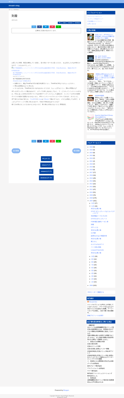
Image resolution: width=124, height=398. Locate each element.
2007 (91, 201)
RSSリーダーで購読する (96, 292)
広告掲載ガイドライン (94, 21)
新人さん (94, 241)
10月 (93, 256)
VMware (46, 99)
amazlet (18, 76)
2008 (91, 198)
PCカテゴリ (46, 158)
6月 (92, 267)
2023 (91, 155)
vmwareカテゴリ (46, 171)
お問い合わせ (91, 24)
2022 (91, 158)
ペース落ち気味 (96, 247)
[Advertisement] (46, 47)
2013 (91, 184)
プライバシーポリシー (94, 16)
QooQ (65, 397)
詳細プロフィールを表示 (95, 315)
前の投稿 (77, 150)
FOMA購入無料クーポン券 (99, 221)
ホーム (11, 1)
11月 (93, 206)
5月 (92, 270)
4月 (92, 273)
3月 (92, 276)
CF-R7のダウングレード (99, 219)
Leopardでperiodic (97, 250)
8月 (92, 262)
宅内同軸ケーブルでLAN (99, 216)
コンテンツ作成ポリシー (95, 19)
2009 (91, 195)
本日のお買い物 (96, 208)
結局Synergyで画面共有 (99, 236)
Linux (40, 99)
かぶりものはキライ (97, 244)
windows (77, 22)
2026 (91, 147)
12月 (93, 203)
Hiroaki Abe (93, 302)
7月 (92, 265)
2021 (91, 161)
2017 (91, 172)
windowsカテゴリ (46, 178)
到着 (92, 224)
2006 (91, 285)
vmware (70, 22)
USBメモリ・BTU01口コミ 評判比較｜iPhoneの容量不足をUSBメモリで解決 (104, 36)
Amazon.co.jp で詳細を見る (22, 81)
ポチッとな (94, 227)
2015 (91, 178)
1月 (92, 282)
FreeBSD (33, 99)
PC (60, 22)
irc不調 (93, 233)
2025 (91, 150)
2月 (92, 279)
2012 (91, 186)
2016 (91, 175)
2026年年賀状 (99, 95)
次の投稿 (16, 150)
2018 (91, 169)
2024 (91, 152)
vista (64, 22)
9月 (92, 259)
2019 (91, 167)
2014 (91, 181)
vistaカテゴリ (46, 165)
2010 (91, 192)
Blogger (66, 390)
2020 (91, 164)
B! (46, 26)
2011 (91, 189)
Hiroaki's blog (14, 6)
